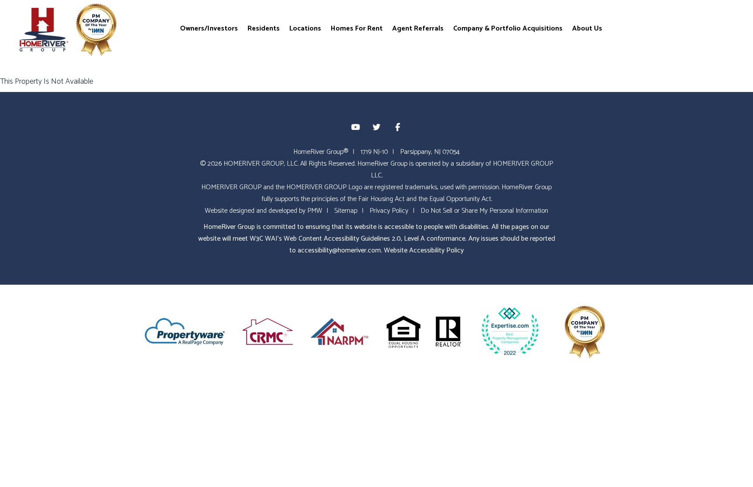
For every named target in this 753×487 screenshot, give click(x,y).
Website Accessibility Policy (424, 250)
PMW (314, 211)
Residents (264, 28)
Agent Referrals (418, 28)
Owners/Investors (209, 28)
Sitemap (345, 211)
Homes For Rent (357, 28)
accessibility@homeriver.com (339, 250)
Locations (305, 28)
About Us (587, 28)
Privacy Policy (389, 211)
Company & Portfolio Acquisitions (508, 28)
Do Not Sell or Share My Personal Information (484, 211)
